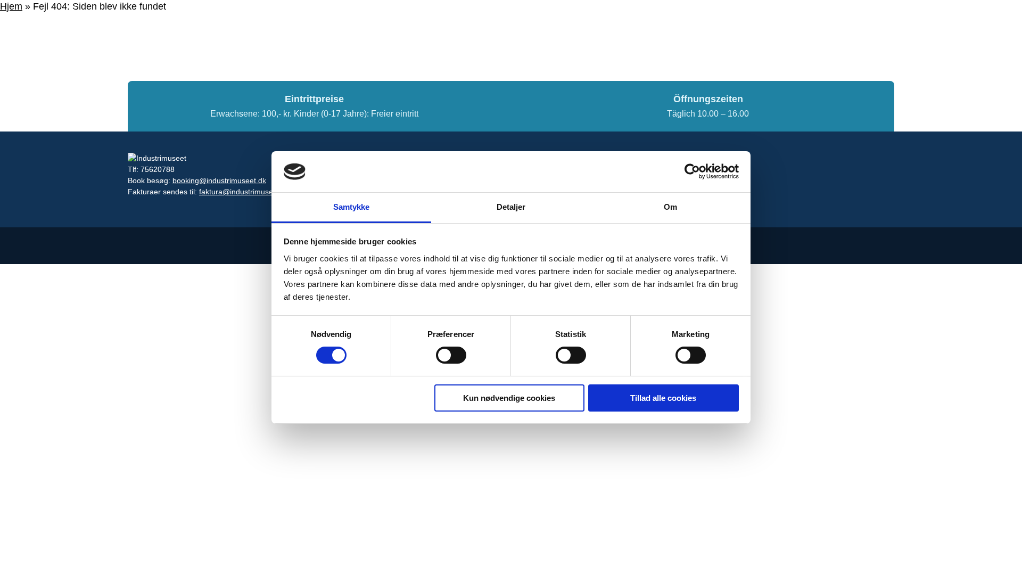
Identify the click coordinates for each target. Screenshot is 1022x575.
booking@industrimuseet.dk (219, 180)
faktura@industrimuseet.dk (244, 191)
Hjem (11, 6)
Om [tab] (670, 206)
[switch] (451, 355)
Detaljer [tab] (511, 206)
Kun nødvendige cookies (509, 397)
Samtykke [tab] (351, 206)
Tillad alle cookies (663, 397)
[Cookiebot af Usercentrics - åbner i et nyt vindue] (692, 171)
